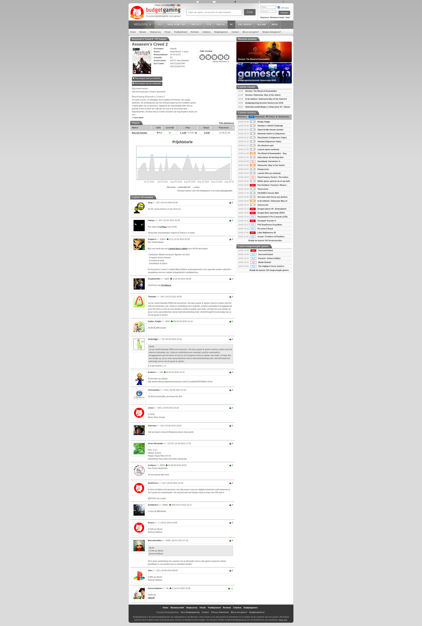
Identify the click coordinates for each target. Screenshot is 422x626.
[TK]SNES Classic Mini (268, 193)
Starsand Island (265, 250)
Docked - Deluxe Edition (269, 258)
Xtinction (152, 426)
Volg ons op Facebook (246, 2)
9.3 (160, 133)
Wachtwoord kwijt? (277, 17)
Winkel (135, 128)
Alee (150, 570)
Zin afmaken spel (265, 145)
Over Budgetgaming (190, 612)
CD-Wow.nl (166, 285)
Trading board (214, 608)
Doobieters (153, 505)
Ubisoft (151, 598)
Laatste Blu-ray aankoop (269, 173)
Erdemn (151, 372)
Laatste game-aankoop (268, 149)
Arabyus (152, 465)
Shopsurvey (155, 32)
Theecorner (262, 189)
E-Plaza (163, 227)
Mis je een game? (250, 32)
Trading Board (180, 32)
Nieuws (142, 32)
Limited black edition (178, 248)
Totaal (206, 128)
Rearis (151, 523)
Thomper (152, 297)
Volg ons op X (205, 2)
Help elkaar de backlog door (270, 157)
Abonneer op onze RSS (270, 2)
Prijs (188, 128)
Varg (150, 202)
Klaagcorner (263, 169)
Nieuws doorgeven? (271, 32)
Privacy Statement (220, 612)
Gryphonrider (154, 279)
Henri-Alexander (155, 443)
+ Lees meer (138, 117)
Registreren (264, 17)
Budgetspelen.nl (256, 612)
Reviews (195, 32)
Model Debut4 (264, 262)
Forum (168, 32)
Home (133, 32)
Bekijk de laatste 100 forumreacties (265, 240)
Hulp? (288, 17)
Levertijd (170, 128)
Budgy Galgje (263, 122)
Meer (275, 24)
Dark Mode (289, 2)
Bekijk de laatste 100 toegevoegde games (269, 270)
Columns (206, 32)
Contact (235, 32)
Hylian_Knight (154, 321)
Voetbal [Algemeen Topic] (269, 141)
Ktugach (152, 239)
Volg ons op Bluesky (224, 2)
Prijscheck (224, 128)
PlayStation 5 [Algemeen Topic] (272, 137)
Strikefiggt (153, 339)
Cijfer (158, 128)
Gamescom (262, 205)
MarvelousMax (155, 540)
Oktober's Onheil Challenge (270, 126)
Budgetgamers (221, 32)
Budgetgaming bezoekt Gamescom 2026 (264, 103)
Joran (150, 408)
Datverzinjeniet (155, 588)
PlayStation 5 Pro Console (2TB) (269, 217)
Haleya (151, 220)
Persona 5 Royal (262, 229)
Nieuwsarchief (177, 608)
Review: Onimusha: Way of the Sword (262, 95)
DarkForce (153, 483)
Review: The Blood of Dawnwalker (261, 91)
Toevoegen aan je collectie (147, 83)
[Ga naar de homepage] (155, 12)
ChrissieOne (154, 390)
